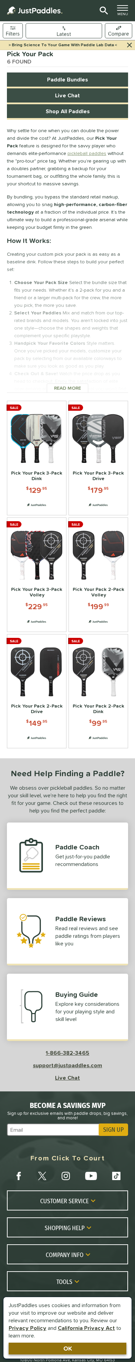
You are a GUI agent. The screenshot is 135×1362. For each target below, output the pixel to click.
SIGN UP (113, 1130)
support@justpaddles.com (67, 1065)
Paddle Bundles (67, 79)
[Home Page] (34, 10)
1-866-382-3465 (67, 1052)
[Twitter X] (42, 1176)
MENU (124, 12)
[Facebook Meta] (19, 1176)
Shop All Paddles (68, 111)
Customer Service (64, 1200)
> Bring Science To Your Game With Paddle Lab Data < (63, 45)
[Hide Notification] (129, 45)
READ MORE (71, 388)
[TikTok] (116, 1176)
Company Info (64, 1254)
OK (67, 1348)
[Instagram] (66, 1176)
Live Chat (67, 95)
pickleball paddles (87, 153)
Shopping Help (64, 1227)
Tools (64, 1281)
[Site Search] (102, 10)
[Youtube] (91, 1176)
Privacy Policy (27, 1328)
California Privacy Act (86, 1328)
